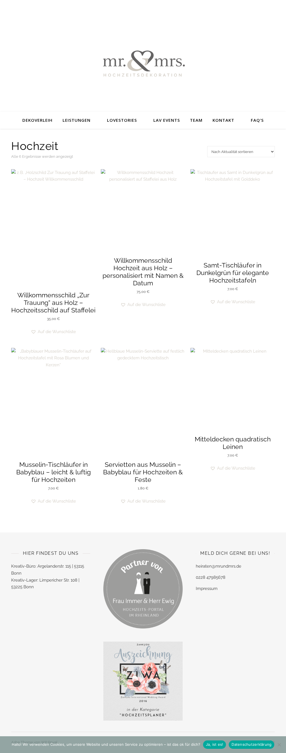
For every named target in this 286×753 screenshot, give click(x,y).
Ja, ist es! (214, 744)
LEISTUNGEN (76, 120)
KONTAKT (223, 120)
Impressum (207, 588)
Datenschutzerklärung (251, 744)
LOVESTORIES (122, 120)
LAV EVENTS (166, 120)
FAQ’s (257, 120)
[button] (53, 331)
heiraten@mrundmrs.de (218, 566)
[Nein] (279, 744)
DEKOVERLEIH (37, 120)
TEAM (196, 120)
